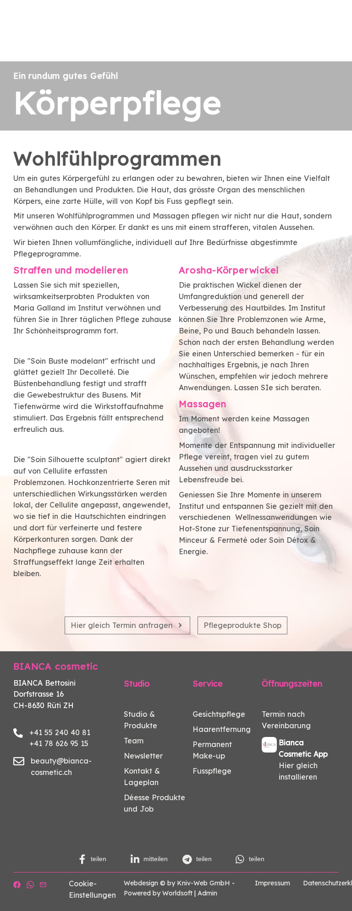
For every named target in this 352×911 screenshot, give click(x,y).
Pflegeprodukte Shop (242, 625)
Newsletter (143, 755)
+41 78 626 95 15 (58, 743)
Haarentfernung (221, 729)
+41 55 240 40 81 (59, 732)
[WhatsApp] (30, 883)
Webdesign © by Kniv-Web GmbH (177, 883)
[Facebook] (17, 883)
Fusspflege (211, 770)
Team (133, 740)
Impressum (272, 883)
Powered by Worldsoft (158, 893)
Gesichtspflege (218, 714)
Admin (207, 893)
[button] (98, 859)
